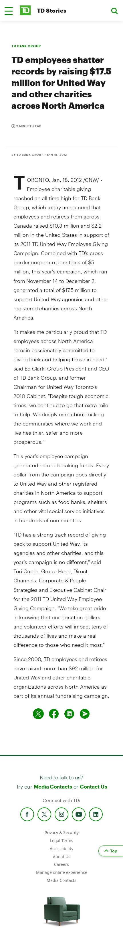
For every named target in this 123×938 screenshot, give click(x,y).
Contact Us (93, 786)
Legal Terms (61, 840)
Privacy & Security (62, 832)
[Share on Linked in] (69, 714)
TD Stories (52, 10)
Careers (61, 864)
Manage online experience (61, 872)
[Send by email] (84, 714)
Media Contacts (53, 786)
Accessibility (61, 848)
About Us (61, 856)
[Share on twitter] (38, 714)
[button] (9, 11)
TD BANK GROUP (26, 46)
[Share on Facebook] (53, 714)
